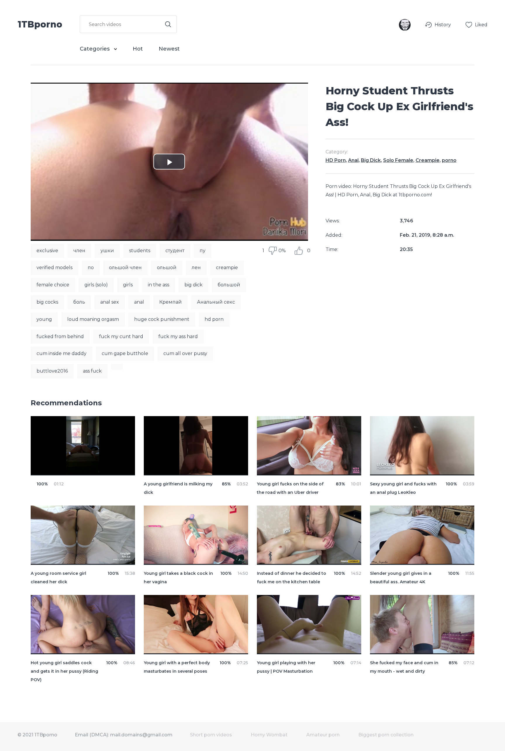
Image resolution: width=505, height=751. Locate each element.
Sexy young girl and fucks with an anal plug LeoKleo (403, 488)
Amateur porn (323, 735)
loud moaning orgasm (93, 319)
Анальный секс (216, 302)
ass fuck (92, 371)
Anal (353, 160)
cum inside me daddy (62, 353)
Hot (138, 49)
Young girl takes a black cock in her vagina (178, 577)
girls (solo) (96, 285)
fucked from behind (60, 336)
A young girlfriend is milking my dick (178, 488)
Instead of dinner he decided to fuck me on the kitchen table (291, 577)
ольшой (167, 267)
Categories (95, 49)
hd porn (214, 319)
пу (202, 250)
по (91, 267)
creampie (227, 267)
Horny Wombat (269, 735)
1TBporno (40, 24)
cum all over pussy (185, 353)
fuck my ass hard (178, 336)
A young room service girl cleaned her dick (58, 577)
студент (174, 250)
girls (128, 285)
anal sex (109, 302)
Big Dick (371, 160)
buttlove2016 (52, 371)
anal (139, 302)
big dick (193, 285)
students (139, 250)
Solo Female (398, 160)
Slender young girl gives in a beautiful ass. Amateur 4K (400, 577)
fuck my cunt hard (121, 336)
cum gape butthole (125, 353)
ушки (107, 250)
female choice (53, 285)
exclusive (47, 250)
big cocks (47, 302)
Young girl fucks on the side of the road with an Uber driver (290, 488)
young (44, 319)
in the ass (158, 285)
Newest (169, 49)
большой (229, 285)
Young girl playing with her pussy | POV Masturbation (286, 667)
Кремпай (170, 302)
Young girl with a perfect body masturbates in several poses (177, 667)
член (79, 250)
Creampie (428, 160)
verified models (54, 267)
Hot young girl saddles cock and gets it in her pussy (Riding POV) (64, 671)
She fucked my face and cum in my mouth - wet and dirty (404, 667)
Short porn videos (211, 735)
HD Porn (336, 160)
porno (449, 160)
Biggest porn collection (386, 735)
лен (196, 267)
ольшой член (125, 267)
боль (79, 302)
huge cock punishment (161, 319)
